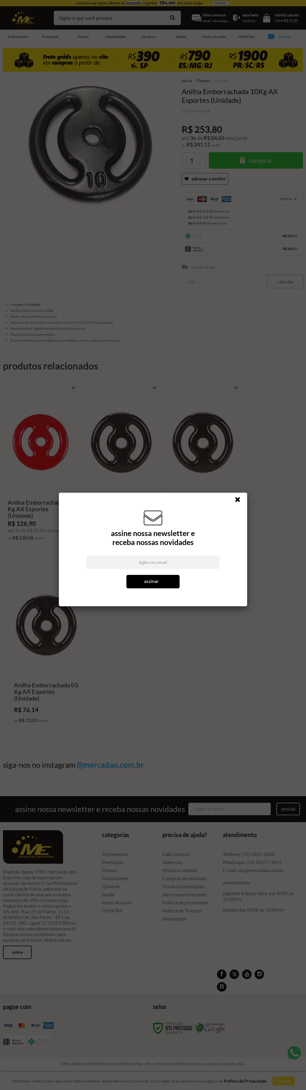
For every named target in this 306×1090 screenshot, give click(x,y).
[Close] (240, 501)
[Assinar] (153, 581)
